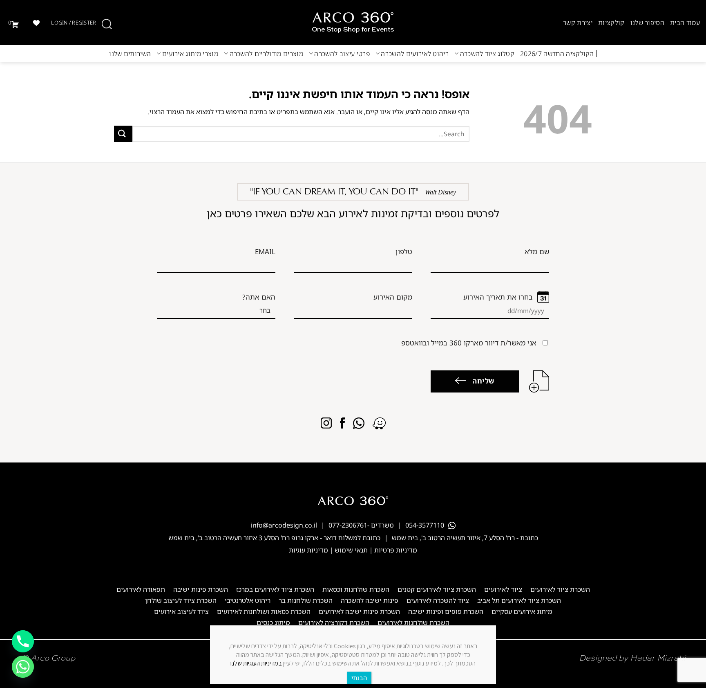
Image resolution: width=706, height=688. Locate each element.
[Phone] (23, 641)
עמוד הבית (685, 22)
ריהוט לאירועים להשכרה (415, 53)
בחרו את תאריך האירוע (498, 297)
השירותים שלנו (130, 53)
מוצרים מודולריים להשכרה (266, 53)
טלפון (403, 251)
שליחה (483, 381)
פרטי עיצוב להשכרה (341, 53)
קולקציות (611, 22)
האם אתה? (258, 297)
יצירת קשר (577, 22)
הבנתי (359, 678)
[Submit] (123, 134)
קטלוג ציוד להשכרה (487, 53)
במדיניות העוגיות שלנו (256, 663)
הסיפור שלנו (647, 22)
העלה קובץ (539, 381)
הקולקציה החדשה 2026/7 (557, 53)
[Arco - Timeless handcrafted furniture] (353, 22)
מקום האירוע (392, 297)
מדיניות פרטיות (395, 550)
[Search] (107, 24)
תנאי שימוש (351, 550)
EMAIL (265, 251)
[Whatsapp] (23, 667)
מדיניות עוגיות (308, 550)
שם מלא (537, 251)
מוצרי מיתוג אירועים (190, 53)
